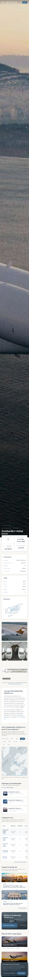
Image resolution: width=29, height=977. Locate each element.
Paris (4, 744)
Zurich (8, 744)
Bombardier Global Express (15, 683)
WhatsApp (23, 925)
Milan (9, 741)
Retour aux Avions (7, 525)
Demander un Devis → (9, 925)
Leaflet (14, 775)
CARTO (25, 775)
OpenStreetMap (20, 775)
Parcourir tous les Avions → (20, 862)
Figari (17, 738)
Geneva (22, 738)
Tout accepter (21, 973)
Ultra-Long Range (6, 528)
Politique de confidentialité (14, 970)
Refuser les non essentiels (9, 973)
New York (15, 741)
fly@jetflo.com (7, 717)
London (4, 741)
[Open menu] (3, 2)
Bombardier (16, 528)
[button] (3, 749)
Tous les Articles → (22, 908)
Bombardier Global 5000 (21, 682)
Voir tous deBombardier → (8, 787)
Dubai (12, 738)
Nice (21, 741)
